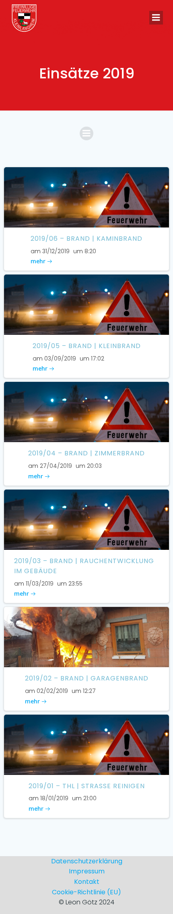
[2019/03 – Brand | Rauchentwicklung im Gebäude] (86, 519)
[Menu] (156, 18)
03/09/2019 (60, 359)
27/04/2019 (56, 466)
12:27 (89, 691)
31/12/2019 (56, 251)
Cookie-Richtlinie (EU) (86, 892)
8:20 (90, 251)
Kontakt (86, 881)
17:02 (97, 359)
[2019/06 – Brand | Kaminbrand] (86, 196)
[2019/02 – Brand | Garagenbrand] (86, 636)
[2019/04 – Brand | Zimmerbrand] (86, 411)
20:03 (94, 466)
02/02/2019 (52, 691)
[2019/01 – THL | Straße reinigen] (86, 744)
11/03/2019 (40, 584)
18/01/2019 (54, 798)
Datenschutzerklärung (86, 861)
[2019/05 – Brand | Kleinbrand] (86, 304)
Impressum (87, 871)
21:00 (90, 798)
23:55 (75, 584)
